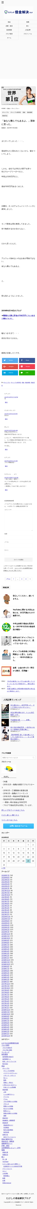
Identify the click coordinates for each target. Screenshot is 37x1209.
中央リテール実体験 (9, 1087)
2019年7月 (5, 945)
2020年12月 (5, 917)
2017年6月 (5, 997)
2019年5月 (5, 949)
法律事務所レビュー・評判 (10, 1148)
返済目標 (6, 1132)
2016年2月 (5, 1031)
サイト (6, 550)
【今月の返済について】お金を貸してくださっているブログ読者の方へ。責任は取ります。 (21, 683)
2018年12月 (5, 960)
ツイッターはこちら (9, 820)
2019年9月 (5, 940)
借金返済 (5, 1123)
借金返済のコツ (8, 1125)
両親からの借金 (8, 1106)
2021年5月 (5, 906)
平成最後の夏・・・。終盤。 (20, 720)
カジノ (4, 1171)
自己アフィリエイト (9, 1137)
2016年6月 (5, 1023)
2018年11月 (5, 962)
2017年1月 (5, 1008)
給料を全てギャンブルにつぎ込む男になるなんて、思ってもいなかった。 (23, 640)
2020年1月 (5, 932)
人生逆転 (5, 1173)
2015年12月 (5, 1036)
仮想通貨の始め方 (8, 1056)
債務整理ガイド (7, 1143)
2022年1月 (5, 888)
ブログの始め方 (7, 1047)
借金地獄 (27, 382)
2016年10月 (5, 1014)
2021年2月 (5, 912)
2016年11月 (5, 1012)
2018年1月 (5, 982)
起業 (3, 1180)
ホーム (9, 38)
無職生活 (5, 1154)
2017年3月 (5, 1003)
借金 (9, 22)
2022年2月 (5, 886)
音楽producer (6, 1183)
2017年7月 (5, 995)
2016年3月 (5, 1029)
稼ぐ (3, 1157)
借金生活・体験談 (7, 1141)
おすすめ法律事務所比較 (10, 1043)
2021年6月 (5, 904)
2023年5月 (5, 880)
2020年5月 (5, 923)
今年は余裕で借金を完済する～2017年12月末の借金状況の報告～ (24, 626)
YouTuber (5, 1161)
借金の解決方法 (7, 1139)
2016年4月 (5, 1027)
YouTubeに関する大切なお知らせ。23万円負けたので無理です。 (24, 613)
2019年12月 (5, 934)
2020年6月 (5, 921)
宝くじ (5, 1078)
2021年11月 (5, 893)
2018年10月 (5, 964)
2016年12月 (5, 1010)
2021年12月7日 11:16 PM (11, 397)
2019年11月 (5, 936)
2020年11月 (5, 919)
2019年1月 (5, 958)
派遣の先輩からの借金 (10, 1113)
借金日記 (5, 1118)
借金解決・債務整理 (8, 1120)
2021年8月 (5, 899)
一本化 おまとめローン (9, 1085)
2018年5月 (5, 973)
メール (6, 542)
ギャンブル (6, 382)
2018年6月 (5, 971)
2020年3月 (5, 927)
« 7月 (3, 868)
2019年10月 (5, 938)
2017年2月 (5, 1005)
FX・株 (4, 1159)
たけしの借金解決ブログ (18, 1198)
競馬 (4, 1080)
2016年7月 (5, 1021)
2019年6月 (5, 947)
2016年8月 (5, 1018)
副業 (3, 1178)
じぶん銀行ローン (9, 1094)
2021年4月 (5, 908)
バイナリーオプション (10, 1073)
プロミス (6, 1104)
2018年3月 (5, 977)
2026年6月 (5, 877)
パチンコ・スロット (9, 1075)
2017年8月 (5, 992)
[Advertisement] (18, 59)
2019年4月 (5, 951)
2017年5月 (5, 999)
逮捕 (4, 1115)
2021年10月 (5, 895)
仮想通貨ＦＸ (6, 1059)
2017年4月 (5, 1001)
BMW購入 (6, 1176)
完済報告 (6, 1127)
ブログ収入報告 (7, 1050)
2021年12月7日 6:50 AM (11, 430)
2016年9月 (5, 1016)
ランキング (5, 1052)
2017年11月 (5, 986)
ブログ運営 (9, 34)
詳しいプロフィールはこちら (13, 810)
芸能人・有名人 (8, 1082)
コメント (7, 509)
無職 (3, 1150)
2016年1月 (5, 1034)
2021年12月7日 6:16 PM (10, 414)
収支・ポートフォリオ (9, 1061)
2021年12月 (5, 890)
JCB (4, 1092)
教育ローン (6, 1111)
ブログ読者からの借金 (10, 1101)
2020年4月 (5, 925)
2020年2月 (5, 930)
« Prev (8, 579)
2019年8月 (5, 943)
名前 (5, 534)
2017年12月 (5, 984)
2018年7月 (5, 969)
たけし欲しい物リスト (10, 815)
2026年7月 (5, 875)
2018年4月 (5, 975)
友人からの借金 (8, 1108)
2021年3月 (5, 910)
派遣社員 (5, 1152)
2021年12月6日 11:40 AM (11, 477)
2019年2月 (5, 956)
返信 (6, 402)
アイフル (6, 1097)
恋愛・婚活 (9, 26)
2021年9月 (5, 897)
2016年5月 (5, 1025)
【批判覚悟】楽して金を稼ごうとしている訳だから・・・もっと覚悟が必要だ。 (22, 737)
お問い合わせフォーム (18, 826)
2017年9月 (5, 990)
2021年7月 (5, 901)
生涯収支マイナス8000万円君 (12, 1166)
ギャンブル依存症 (16, 382)
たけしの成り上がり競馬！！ (11, 1164)
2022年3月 (5, 884)
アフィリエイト (7, 1168)
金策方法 (5, 1134)
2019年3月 (5, 953)
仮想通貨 (9, 30)
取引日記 (5, 1064)
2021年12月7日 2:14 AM (11, 461)
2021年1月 (5, 914)
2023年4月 (5, 882)
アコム (5, 1099)
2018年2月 (5, 979)
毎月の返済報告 (8, 1130)
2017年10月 (5, 988)
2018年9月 (5, 966)
